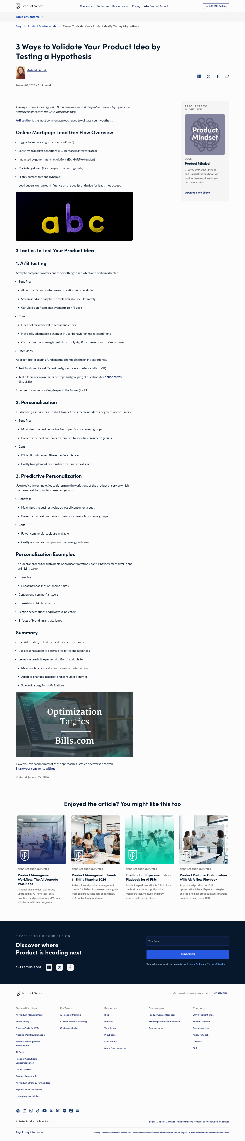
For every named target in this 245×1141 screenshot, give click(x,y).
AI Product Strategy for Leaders (33, 1082)
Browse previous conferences (164, 1021)
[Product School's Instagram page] (31, 1111)
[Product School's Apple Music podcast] (71, 1111)
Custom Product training (73, 1021)
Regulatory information (30, 1132)
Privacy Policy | (184, 1121)
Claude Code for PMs (27, 1028)
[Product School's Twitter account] (51, 1110)
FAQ (195, 1048)
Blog (106, 1014)
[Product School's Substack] (78, 1111)
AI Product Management (29, 1014)
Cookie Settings (220, 1121)
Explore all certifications (29, 1089)
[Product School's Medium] (58, 1111)
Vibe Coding (22, 1021)
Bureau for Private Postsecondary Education (209, 1132)
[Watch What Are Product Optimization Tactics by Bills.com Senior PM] (74, 725)
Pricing (136, 6)
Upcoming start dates (27, 1096)
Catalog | (97, 1132)
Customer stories (69, 1028)
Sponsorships (156, 1028)
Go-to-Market (24, 1069)
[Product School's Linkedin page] (24, 1111)
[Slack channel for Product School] (18, 1111)
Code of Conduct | (166, 1121)
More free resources (115, 1048)
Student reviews (201, 1021)
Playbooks (110, 1034)
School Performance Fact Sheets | (117, 1132)
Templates (110, 1028)
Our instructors (201, 1028)
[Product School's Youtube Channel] (44, 1111)
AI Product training (70, 1014)
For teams (103, 6)
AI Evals (20, 1052)
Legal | (153, 1121)
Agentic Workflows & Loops (30, 1034)
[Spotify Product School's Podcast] (64, 1111)
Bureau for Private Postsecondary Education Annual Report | (161, 1132)
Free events (110, 1041)
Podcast (108, 1021)
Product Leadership (26, 1076)
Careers (197, 1041)
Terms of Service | (202, 1121)
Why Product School (156, 6)
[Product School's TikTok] (38, 1111)
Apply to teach (200, 1034)
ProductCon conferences (162, 1014)
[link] (216, 6)
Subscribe (188, 954)
